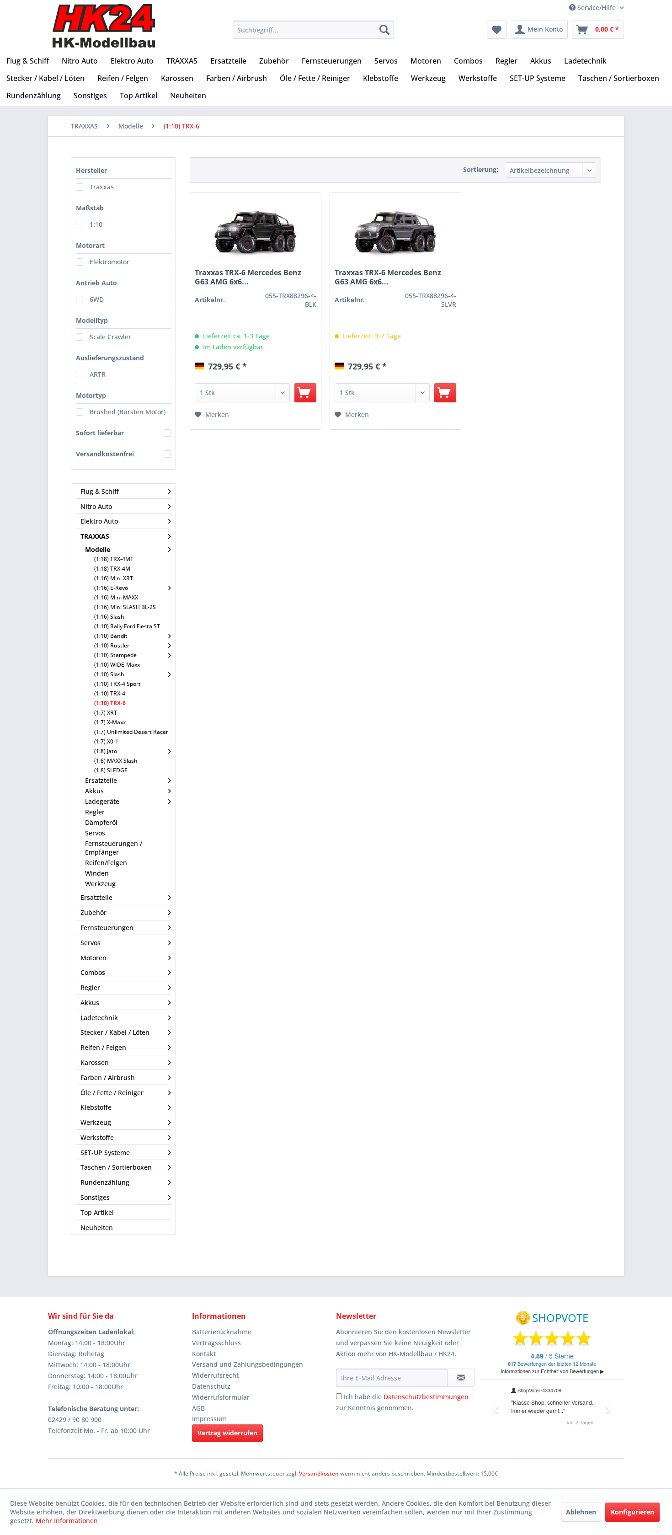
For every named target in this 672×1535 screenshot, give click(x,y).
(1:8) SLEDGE (111, 770)
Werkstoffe (97, 1137)
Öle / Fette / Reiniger (112, 1092)
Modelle (97, 549)
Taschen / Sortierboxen (116, 1167)
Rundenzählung (104, 1182)
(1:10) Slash (109, 674)
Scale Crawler (110, 336)
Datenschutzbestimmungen (426, 1396)
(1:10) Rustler (111, 645)
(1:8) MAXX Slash (116, 761)
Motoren (93, 957)
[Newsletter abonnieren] (461, 1378)
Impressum (209, 1418)
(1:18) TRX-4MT (113, 559)
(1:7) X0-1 (106, 741)
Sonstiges (95, 1197)
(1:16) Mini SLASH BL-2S (125, 607)
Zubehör (93, 912)
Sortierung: (480, 169)
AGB (198, 1408)
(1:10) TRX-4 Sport (117, 684)
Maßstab (90, 207)
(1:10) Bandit (111, 636)
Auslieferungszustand (110, 357)
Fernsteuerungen (106, 927)
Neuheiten (96, 1227)
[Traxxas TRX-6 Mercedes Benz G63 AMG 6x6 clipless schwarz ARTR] (255, 235)
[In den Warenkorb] (305, 392)
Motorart (90, 245)
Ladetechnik (99, 1017)
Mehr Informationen (67, 1520)
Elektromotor (109, 261)
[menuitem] (313, 30)
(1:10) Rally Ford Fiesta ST (127, 626)
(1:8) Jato (105, 751)
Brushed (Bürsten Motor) (127, 411)
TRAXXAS (94, 536)
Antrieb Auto (96, 282)
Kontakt (204, 1353)
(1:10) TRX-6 (110, 703)
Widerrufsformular (221, 1397)
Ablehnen (581, 1512)
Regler (95, 812)
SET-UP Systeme (105, 1152)
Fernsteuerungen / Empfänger (113, 847)
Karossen (94, 1062)
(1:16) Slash (109, 616)
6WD (97, 299)
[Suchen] (384, 30)
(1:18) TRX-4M (112, 568)
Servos (95, 833)
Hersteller (91, 170)
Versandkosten (319, 1473)
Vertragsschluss (216, 1342)
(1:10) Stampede (115, 655)
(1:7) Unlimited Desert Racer (131, 732)
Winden (97, 873)
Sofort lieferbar (100, 432)
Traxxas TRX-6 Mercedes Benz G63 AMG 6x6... (248, 277)
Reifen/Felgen (106, 862)
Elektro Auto (99, 521)
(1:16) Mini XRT (113, 578)
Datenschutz (211, 1386)
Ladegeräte (102, 801)
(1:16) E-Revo (111, 588)
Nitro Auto (96, 506)
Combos (92, 972)
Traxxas (102, 186)
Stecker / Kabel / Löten (114, 1032)
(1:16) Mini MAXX (116, 597)
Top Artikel (97, 1212)
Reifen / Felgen (103, 1047)
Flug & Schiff (99, 491)
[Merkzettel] (497, 30)
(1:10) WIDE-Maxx (117, 665)
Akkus (94, 790)
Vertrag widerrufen (227, 1432)
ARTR (98, 374)
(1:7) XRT (105, 713)
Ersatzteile (101, 780)
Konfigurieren (632, 1512)
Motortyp (91, 395)
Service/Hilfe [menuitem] (597, 7)
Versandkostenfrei (105, 453)
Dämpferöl (101, 822)
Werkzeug (100, 883)
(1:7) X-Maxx (110, 722)
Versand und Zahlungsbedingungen (247, 1364)
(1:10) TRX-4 (109, 693)
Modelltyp (92, 320)
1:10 (96, 224)
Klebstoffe (96, 1107)
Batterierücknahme (221, 1331)
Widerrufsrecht (215, 1375)
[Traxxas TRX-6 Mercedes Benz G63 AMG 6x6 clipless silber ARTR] (395, 235)
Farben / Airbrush (107, 1077)
